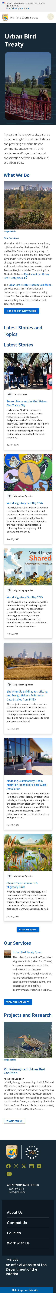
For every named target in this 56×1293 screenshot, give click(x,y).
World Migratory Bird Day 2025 (25, 597)
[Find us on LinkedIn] (32, 1166)
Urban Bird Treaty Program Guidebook (30, 284)
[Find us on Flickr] (40, 1166)
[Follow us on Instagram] (17, 1166)
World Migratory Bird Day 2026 (25, 503)
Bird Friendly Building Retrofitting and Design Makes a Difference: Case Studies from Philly (27, 695)
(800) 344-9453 (16, 1188)
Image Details (10, 231)
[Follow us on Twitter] (24, 1166)
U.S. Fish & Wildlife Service (24, 17)
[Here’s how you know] (28, 6)
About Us (15, 1212)
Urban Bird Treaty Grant (27, 952)
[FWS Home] (5, 17)
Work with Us (18, 1243)
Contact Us (17, 1222)
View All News (28, 929)
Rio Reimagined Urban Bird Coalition (24, 1071)
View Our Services (17, 1002)
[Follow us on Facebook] (9, 1166)
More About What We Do (21, 310)
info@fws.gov (17, 1192)
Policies (14, 1232)
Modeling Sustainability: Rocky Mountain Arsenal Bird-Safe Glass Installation (26, 785)
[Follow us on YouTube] (10, 1174)
